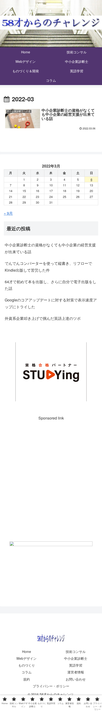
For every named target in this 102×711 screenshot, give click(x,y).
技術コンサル (76, 651)
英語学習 (75, 665)
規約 (26, 679)
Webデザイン (26, 658)
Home (26, 651)
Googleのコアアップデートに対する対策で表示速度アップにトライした (51, 303)
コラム (27, 672)
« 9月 (8, 213)
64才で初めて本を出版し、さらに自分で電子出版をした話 (50, 285)
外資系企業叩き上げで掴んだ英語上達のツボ (43, 318)
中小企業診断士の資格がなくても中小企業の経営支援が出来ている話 (50, 248)
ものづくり (26, 665)
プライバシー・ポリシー (51, 686)
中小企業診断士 (75, 658)
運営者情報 (75, 672)
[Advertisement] (51, 479)
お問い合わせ (76, 679)
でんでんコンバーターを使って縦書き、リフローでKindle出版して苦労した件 (48, 267)
